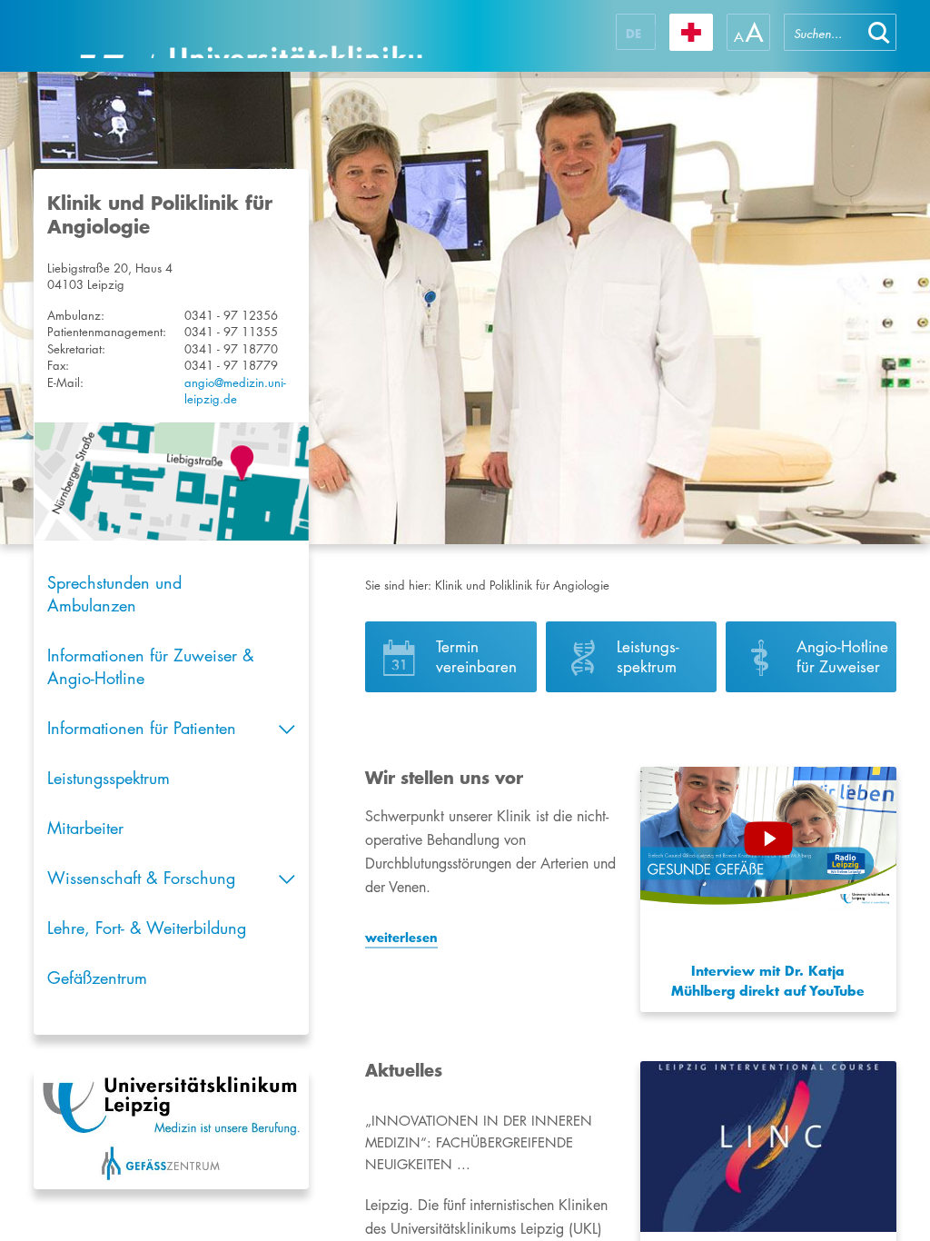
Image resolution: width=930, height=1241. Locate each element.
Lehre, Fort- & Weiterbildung (146, 927)
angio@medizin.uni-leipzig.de (235, 391)
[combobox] (823, 32)
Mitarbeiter (85, 828)
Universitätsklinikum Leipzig (250, 36)
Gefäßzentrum (97, 977)
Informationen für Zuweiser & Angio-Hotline (150, 666)
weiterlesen (401, 937)
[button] (879, 32)
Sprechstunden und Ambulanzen (114, 593)
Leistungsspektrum (108, 778)
